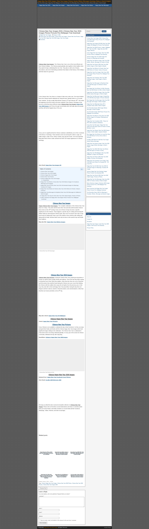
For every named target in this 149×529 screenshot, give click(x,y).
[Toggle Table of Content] (81, 169)
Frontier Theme (107, 527)
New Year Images (64, 38)
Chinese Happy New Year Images (49, 175)
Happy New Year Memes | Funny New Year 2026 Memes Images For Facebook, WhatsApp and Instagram (60, 182)
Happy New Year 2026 (44, 5)
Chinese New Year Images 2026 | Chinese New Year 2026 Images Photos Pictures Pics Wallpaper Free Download (60, 32)
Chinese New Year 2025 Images (47, 36)
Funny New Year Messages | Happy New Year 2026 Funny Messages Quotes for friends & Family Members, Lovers (98, 126)
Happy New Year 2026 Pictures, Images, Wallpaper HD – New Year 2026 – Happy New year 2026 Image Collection (98, 49)
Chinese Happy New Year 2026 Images (50, 178)
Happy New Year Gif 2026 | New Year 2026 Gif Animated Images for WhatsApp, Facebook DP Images (60, 186)
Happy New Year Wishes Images (56, 222)
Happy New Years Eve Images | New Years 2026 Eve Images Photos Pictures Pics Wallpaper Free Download (98, 74)
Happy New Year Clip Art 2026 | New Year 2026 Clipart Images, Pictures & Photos (60, 195)
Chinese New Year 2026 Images (48, 173)
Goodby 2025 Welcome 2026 (53, 380)
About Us (89, 216)
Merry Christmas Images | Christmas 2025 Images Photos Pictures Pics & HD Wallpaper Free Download (98, 185)
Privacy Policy (90, 227)
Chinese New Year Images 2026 (50, 484)
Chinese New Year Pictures (74, 36)
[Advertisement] (74, 18)
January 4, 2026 (56, 35)
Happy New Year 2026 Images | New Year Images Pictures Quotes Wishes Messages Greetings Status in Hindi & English (74, 1)
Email (40, 512)
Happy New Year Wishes (87, 5)
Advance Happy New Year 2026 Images (57, 337)
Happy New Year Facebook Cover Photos (59, 377)
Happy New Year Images (59, 5)
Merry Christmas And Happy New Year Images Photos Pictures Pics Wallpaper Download (60, 198)
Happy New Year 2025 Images (51, 527)
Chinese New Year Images (61, 36)
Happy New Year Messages (102, 5)
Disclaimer (89, 221)
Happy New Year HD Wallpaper (57, 315)
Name (40, 508)
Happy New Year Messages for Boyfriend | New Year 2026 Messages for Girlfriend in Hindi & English (61, 193)
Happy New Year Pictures (50, 321)
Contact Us (89, 219)
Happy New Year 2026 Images (53, 38)
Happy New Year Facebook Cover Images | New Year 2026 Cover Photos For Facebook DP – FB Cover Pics (98, 162)
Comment (41, 496)
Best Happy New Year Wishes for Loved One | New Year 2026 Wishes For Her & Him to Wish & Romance (98, 136)
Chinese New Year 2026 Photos (64, 483)
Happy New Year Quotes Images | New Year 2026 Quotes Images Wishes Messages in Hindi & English (98, 145)
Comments (42, 39)
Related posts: (46, 180)
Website (41, 516)
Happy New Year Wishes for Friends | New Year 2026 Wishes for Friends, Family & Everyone (60, 189)
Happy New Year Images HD (53, 165)
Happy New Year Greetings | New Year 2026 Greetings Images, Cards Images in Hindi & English (97, 79)
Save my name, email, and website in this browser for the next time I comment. (58, 520)
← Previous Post (42, 488)
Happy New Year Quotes (73, 5)
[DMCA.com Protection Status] (98, 209)
